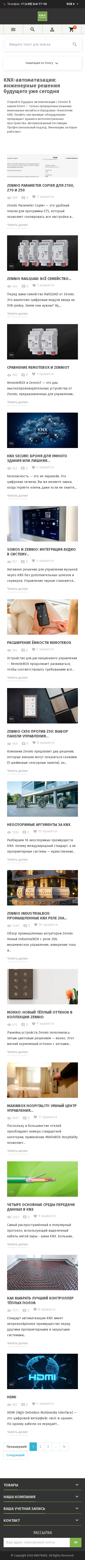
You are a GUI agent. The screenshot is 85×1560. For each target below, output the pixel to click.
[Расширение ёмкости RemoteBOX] (42, 616)
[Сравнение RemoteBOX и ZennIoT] (42, 341)
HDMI (11, 1397)
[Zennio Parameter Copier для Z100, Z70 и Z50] (42, 159)
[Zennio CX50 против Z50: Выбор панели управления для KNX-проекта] (42, 705)
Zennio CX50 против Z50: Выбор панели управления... (37, 733)
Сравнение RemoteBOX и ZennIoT (38, 367)
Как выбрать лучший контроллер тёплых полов (40, 1300)
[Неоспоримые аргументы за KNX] (42, 798)
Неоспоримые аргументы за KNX (38, 824)
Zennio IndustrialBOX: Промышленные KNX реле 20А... (37, 915)
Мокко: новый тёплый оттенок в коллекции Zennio (39, 1014)
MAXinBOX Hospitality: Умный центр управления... (42, 1108)
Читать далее (17, 225)
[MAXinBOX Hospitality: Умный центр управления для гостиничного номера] (42, 1080)
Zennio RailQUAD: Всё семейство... (39, 278)
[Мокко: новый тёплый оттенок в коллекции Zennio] (42, 986)
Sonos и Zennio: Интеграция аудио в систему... (41, 551)
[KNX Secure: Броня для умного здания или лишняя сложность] (42, 430)
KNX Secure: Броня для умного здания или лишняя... (37, 458)
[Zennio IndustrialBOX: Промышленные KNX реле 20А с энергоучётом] (42, 887)
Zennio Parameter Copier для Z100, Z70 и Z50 (40, 187)
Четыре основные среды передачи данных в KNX (41, 1207)
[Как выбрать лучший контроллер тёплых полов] (42, 1272)
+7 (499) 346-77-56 (34, 4)
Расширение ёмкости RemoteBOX (39, 642)
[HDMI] (42, 1371)
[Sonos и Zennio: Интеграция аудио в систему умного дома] (42, 523)
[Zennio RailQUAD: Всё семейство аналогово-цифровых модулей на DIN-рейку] (42, 252)
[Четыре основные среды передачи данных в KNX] (42, 1178)
